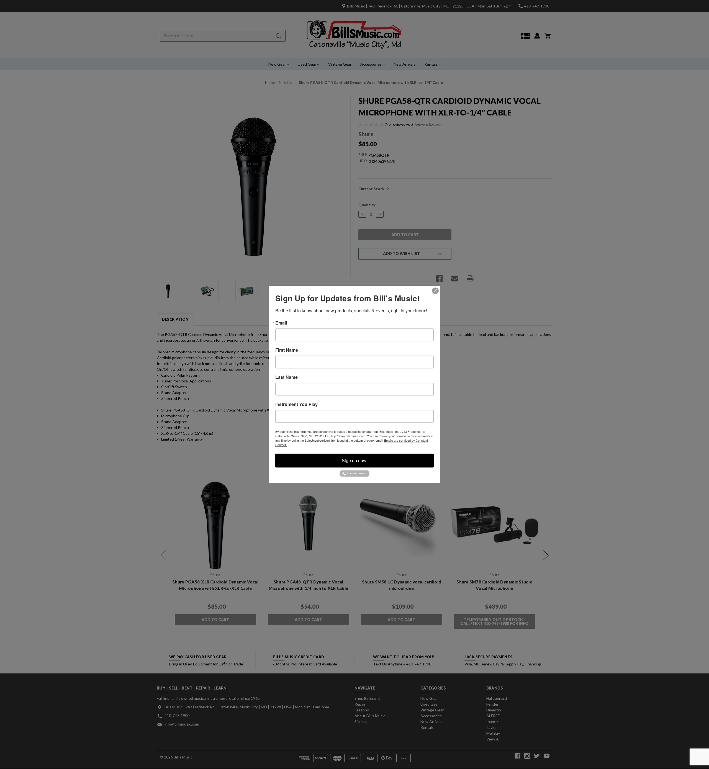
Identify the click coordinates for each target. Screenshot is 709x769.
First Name (286, 350)
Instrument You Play (296, 404)
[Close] (435, 290)
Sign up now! (355, 460)
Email (281, 323)
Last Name (286, 377)
